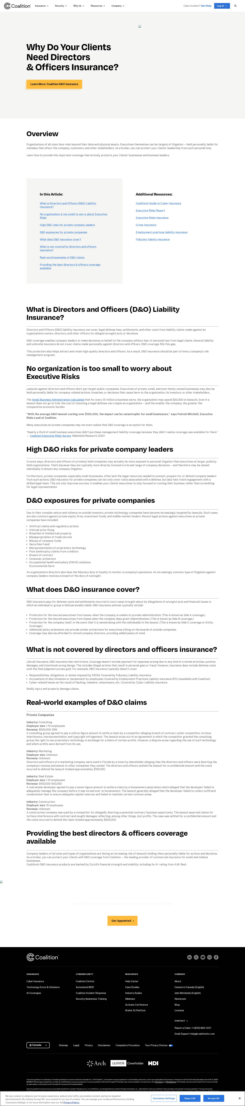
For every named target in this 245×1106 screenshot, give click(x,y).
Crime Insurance (146, 225)
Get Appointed (121, 920)
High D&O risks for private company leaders (67, 225)
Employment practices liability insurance (162, 232)
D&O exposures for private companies (63, 232)
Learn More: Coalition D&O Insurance (54, 84)
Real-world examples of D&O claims (62, 257)
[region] (122, 1098)
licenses (159, 1082)
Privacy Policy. (72, 1102)
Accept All (214, 1098)
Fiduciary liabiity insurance (153, 239)
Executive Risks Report (150, 210)
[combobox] (39, 1045)
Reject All (190, 1098)
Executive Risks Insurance (152, 217)
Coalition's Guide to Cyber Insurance (158, 203)
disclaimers (171, 1082)
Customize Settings (164, 1098)
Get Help (206, 6)
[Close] (239, 1098)
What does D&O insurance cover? (60, 239)
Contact (179, 1021)
